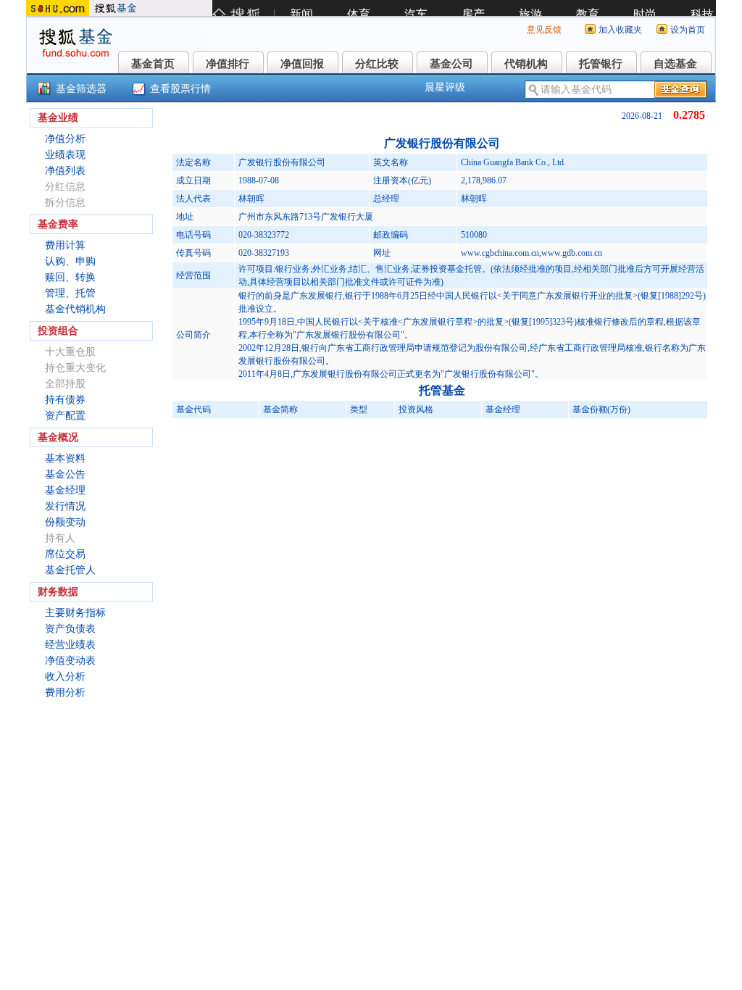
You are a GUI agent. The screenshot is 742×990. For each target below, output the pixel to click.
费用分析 (65, 692)
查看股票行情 (180, 88)
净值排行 (227, 64)
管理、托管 (70, 293)
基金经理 (65, 490)
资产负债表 (70, 628)
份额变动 (65, 522)
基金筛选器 (81, 88)
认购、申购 (70, 261)
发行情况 (65, 506)
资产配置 (65, 415)
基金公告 (65, 474)
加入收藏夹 (620, 30)
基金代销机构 (75, 309)
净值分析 (65, 138)
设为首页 (687, 30)
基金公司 (451, 64)
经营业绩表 (70, 644)
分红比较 (377, 64)
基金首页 (153, 64)
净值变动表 (70, 660)
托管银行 (600, 64)
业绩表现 (65, 154)
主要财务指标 (75, 612)
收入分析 (65, 676)
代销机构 (526, 64)
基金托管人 (70, 570)
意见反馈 (544, 30)
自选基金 (675, 64)
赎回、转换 (70, 277)
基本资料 (65, 458)
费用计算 (65, 245)
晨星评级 (445, 87)
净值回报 (302, 64)
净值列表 (65, 170)
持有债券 (65, 399)
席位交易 (65, 554)
